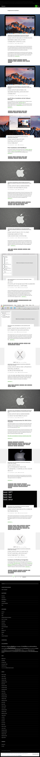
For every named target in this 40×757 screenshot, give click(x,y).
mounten (25, 343)
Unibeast (24, 112)
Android (3, 611)
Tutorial (22, 204)
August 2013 (4, 715)
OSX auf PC (27, 444)
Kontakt (3, 746)
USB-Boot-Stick (21, 102)
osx (30, 300)
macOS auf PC (11, 112)
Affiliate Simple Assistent (10, 667)
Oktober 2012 (4, 733)
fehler (27, 526)
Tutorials (9, 88)
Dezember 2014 (4, 694)
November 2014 (4, 696)
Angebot (6, 646)
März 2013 (3, 724)
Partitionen (10, 301)
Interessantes (23, 87)
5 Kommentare (21, 189)
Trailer (27, 651)
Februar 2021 (4, 674)
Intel (26, 111)
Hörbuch (34, 648)
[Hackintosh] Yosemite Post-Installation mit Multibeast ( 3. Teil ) (18, 553)
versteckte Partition (12, 344)
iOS (35, 648)
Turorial (20, 112)
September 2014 (4, 700)
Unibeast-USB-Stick (28, 149)
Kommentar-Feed (4, 664)
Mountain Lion (15, 444)
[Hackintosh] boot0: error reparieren (20, 510)
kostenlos (18, 650)
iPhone (5, 650)
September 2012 (4, 735)
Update (10, 386)
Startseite (3, 595)
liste (21, 650)
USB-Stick (10, 62)
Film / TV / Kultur (4, 619)
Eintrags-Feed (4, 662)
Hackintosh (23, 35)
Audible (19, 646)
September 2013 (4, 713)
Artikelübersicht (18, 35)
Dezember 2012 (4, 730)
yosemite (18, 344)
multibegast (16, 486)
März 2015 (3, 691)
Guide (4, 648)
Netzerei (3, 6)
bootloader (10, 526)
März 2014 (3, 704)
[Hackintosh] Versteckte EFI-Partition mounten (19, 329)
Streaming (21, 651)
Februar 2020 (4, 678)
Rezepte (3, 632)
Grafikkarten (10, 87)
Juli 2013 (3, 717)
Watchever (3, 652)
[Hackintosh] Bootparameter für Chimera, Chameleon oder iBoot (20, 468)
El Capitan (16, 300)
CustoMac (15, 59)
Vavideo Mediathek (5, 603)
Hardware (27, 35)
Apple (13, 35)
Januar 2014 (4, 707)
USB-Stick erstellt (17, 562)
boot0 (18, 525)
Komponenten (25, 443)
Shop (2, 605)
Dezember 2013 (4, 709)
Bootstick (10, 59)
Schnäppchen (11, 445)
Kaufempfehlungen (24, 183)
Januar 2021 (4, 676)
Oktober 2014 (4, 698)
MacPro (27, 650)
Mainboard (10, 204)
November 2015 (4, 689)
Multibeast (16, 112)
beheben (14, 525)
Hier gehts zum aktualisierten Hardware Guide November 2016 (19, 435)
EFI (12, 343)
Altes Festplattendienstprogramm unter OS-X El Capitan (21, 284)
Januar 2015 (4, 693)
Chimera (15, 526)
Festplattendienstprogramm (23, 300)
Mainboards (10, 250)
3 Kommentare (21, 417)
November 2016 (4, 687)
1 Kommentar (21, 43)
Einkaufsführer (26, 86)
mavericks (21, 343)
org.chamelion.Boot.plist (23, 486)
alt (9, 300)
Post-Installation (13, 571)
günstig (6, 648)
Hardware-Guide (21, 203)
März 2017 (3, 683)
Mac (29, 443)
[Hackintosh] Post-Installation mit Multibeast (16, 141)
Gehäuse (3, 648)
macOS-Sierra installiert (16, 150)
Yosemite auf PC (20, 445)
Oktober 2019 (4, 680)
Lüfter (26, 203)
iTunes (7, 650)
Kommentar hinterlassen (23, 95)
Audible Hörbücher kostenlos (6, 617)
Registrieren (4, 658)
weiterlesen (17, 56)
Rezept (13, 651)
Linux (2, 628)
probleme (10, 487)
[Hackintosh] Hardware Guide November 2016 (19, 187)
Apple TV (16, 646)
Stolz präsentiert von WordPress (6, 750)
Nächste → (24, 577)
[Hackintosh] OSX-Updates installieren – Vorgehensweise (19, 369)
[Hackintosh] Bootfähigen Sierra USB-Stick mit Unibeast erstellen (20, 40)
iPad (37, 648)
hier (19, 427)
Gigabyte (15, 249)
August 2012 (4, 737)
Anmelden (3, 660)
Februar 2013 (4, 726)
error (24, 526)
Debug (12, 300)
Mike (16, 43)
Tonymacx (18, 204)
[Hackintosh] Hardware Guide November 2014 (19, 415)
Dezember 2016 (4, 685)
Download (28, 646)
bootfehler (28, 525)
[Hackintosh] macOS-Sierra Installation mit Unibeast (18, 92)
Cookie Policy (20, 755)
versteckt (15, 301)
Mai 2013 (3, 720)
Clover (22, 86)
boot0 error (23, 525)
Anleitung (10, 111)
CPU (12, 249)
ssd (18, 651)
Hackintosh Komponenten (13, 443)
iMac (23, 111)
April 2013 (3, 722)
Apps (2, 615)
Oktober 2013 (4, 711)
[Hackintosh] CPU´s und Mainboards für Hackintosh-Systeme (18, 234)
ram (14, 204)
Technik (28, 87)
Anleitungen (10, 35)
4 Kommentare (21, 472)
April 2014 (3, 702)
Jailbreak (9, 650)
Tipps (30, 87)
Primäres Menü (39, 6)
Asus (9, 249)
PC (11, 651)
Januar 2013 (4, 728)
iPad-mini (3, 650)
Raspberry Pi (4, 630)
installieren (20, 570)
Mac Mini (10, 444)
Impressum (3, 744)
